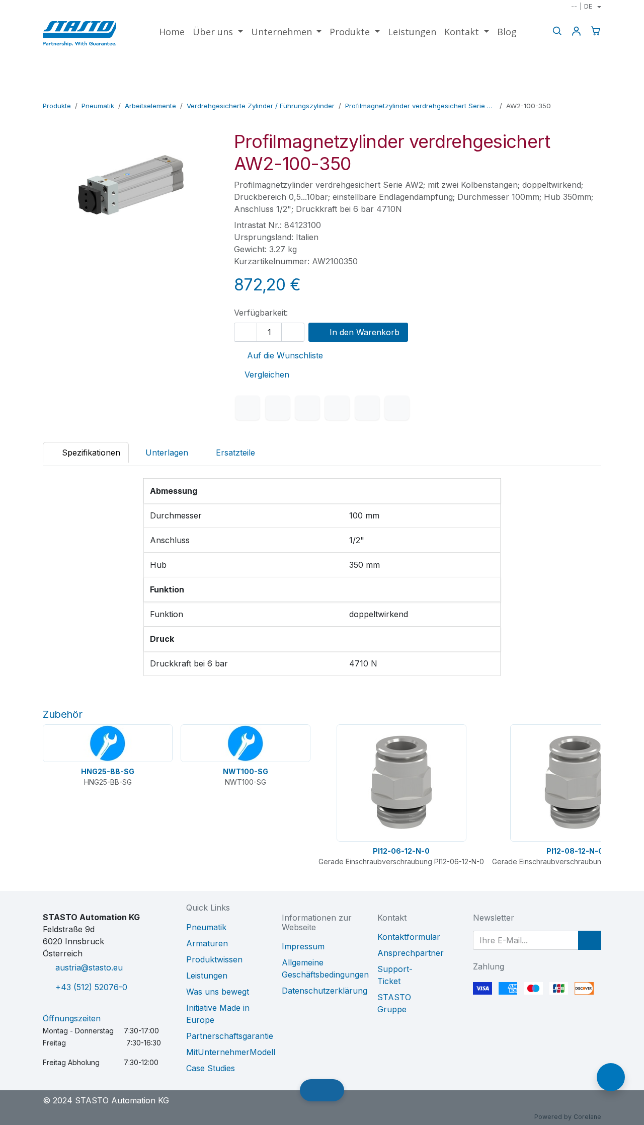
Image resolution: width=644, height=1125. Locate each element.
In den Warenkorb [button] (363, 332)
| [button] (581, 6)
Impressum (303, 946)
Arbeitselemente (150, 106)
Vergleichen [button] (267, 374)
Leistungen (206, 975)
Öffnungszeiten (72, 1018)
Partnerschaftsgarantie (229, 1036)
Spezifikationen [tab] (89, 452)
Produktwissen (214, 959)
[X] (278, 408)
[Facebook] (247, 408)
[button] (589, 940)
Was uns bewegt (217, 992)
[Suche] (556, 31)
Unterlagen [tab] (166, 452)
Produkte (57, 106)
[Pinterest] (367, 408)
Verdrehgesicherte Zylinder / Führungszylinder (261, 106)
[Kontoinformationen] (576, 31)
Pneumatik (98, 106)
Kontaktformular (408, 937)
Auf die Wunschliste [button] (284, 355)
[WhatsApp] (337, 408)
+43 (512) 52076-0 (91, 987)
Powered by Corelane (567, 1116)
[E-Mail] (397, 408)
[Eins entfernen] (245, 332)
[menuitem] (172, 32)
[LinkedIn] (307, 408)
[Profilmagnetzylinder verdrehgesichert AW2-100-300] (562, 91)
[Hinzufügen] (292, 332)
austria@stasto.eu (89, 967)
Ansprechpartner (410, 953)
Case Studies (210, 1068)
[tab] (230, 452)
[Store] (578, 91)
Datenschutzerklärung (324, 991)
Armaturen (207, 943)
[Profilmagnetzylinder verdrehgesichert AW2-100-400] (594, 91)
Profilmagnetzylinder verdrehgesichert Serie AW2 (420, 106)
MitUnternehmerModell (230, 1052)
